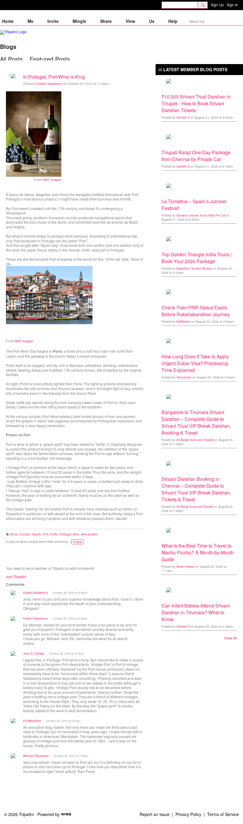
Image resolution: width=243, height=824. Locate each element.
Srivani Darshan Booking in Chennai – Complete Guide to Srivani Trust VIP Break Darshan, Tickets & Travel (196, 489)
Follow (77, 542)
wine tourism (89, 534)
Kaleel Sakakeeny (50, 84)
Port (46, 534)
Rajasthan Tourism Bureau (194, 268)
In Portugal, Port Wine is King (54, 76)
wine (76, 534)
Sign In (232, 4)
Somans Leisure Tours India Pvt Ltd (200, 215)
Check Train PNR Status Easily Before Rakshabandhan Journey (196, 311)
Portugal (65, 534)
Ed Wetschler (32, 721)
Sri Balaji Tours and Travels (194, 440)
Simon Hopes (185, 566)
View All (230, 638)
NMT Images (52, 180)
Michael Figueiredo (36, 756)
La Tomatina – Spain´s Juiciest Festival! (194, 204)
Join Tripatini (16, 576)
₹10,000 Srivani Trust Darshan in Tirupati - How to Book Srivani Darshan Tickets (196, 103)
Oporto (36, 534)
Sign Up (217, 4)
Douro (14, 534)
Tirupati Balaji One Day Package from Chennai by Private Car (196, 156)
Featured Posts (50, 59)
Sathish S (183, 117)
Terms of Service (223, 814)
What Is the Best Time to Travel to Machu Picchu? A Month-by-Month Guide (198, 552)
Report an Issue (155, 814)
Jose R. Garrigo (33, 653)
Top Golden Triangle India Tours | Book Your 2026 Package (196, 258)
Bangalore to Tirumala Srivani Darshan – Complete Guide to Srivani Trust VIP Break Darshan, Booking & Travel (196, 422)
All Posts (11, 59)
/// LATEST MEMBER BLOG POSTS (193, 69)
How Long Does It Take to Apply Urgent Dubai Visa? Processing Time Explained (195, 363)
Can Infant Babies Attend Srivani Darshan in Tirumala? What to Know (196, 612)
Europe (25, 534)
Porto (54, 534)
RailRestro (183, 321)
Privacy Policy (188, 814)
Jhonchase (183, 377)
